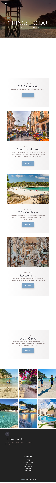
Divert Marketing (31, 479)
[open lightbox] (9, 383)
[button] (50, 3)
